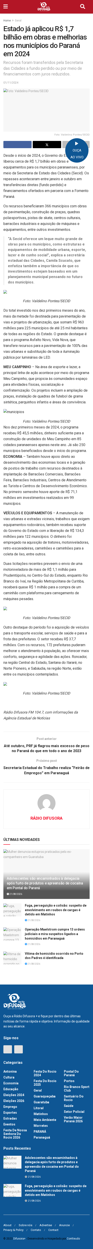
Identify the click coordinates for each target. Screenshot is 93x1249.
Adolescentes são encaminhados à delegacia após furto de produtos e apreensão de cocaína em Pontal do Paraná (45, 883)
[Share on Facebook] (17, 144)
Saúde (68, 1106)
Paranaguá (42, 1137)
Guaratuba (41, 1102)
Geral (18, 20)
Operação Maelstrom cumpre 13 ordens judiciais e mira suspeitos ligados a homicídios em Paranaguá (55, 934)
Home (7, 20)
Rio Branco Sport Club (76, 1088)
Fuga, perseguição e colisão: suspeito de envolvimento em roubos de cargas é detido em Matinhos (55, 910)
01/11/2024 (10, 82)
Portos (69, 1081)
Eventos (9, 1124)
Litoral (39, 1108)
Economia (11, 1083)
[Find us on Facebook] (7, 1049)
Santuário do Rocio (74, 1098)
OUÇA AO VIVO (77, 153)
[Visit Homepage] (44, 6)
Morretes (41, 1125)
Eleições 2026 (13, 1101)
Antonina (10, 1071)
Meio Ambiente (45, 1120)
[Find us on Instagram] (18, 1049)
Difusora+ (19, 1238)
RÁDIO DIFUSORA (46, 818)
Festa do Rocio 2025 (45, 1082)
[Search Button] (82, 7)
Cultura (8, 1077)
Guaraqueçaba (45, 1096)
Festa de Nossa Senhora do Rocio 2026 (15, 1133)
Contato (36, 1230)
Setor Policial (74, 1111)
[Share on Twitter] (47, 144)
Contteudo (73, 1238)
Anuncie (64, 1225)
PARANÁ (40, 1131)
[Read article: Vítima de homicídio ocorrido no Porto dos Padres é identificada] (12, 958)
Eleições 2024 (13, 1095)
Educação (10, 1089)
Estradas (10, 1118)
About (7, 1225)
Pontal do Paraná (71, 1073)
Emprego (10, 1107)
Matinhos (41, 1114)
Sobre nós (25, 1225)
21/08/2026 (15, 894)
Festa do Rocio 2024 (45, 1073)
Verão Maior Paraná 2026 (73, 1119)
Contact (53, 1230)
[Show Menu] (5, 7)
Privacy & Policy (13, 1230)
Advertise (46, 1225)
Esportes (10, 1112)
